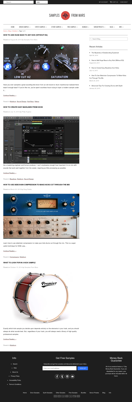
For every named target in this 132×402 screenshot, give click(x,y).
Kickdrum (13, 101)
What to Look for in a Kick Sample (19, 262)
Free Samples (72, 27)
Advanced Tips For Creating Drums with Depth (107, 86)
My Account (103, 2)
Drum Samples (24, 27)
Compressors (14, 257)
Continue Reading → (9, 95)
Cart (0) (115, 2)
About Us (15, 372)
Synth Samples (41, 27)
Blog (112, 27)
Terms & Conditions (15, 384)
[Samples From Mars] (67, 16)
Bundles (85, 27)
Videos (36, 101)
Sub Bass (30, 101)
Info (121, 27)
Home (12, 27)
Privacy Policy (15, 376)
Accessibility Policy (15, 380)
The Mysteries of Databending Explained (105, 53)
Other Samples (57, 27)
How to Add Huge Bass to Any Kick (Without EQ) (25, 35)
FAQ (15, 368)
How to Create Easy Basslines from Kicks (23, 107)
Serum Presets (99, 27)
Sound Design (21, 101)
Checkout (124, 2)
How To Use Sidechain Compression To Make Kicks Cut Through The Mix (36, 184)
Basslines (13, 179)
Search (15, 364)
